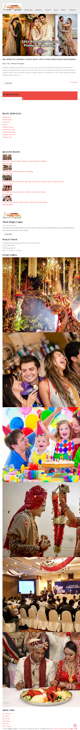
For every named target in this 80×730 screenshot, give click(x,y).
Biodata (39, 10)
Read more (8, 83)
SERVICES (18, 10)
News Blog (5, 721)
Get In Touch (6, 726)
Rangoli (4, 124)
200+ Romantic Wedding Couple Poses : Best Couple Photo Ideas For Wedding (39, 59)
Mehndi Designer (7, 119)
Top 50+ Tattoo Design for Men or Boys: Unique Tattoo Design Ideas (24, 202)
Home (9, 10)
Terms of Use (57, 728)
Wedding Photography (17, 63)
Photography (6, 122)
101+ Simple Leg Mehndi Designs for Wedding (17, 171)
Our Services (6, 713)
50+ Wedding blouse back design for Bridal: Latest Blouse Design (24, 192)
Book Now (28, 10)
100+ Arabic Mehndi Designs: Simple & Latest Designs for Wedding (24, 161)
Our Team (5, 716)
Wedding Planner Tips (9, 134)
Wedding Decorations (8, 129)
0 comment (74, 82)
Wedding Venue (7, 137)
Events (48, 10)
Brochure (5, 723)
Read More (8, 234)
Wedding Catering (7, 127)
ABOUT (63, 10)
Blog (56, 10)
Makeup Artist (6, 117)
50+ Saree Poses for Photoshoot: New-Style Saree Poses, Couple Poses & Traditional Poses (32, 181)
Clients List (6, 718)
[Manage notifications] (75, 725)
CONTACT (72, 10)
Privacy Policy (66, 728)
